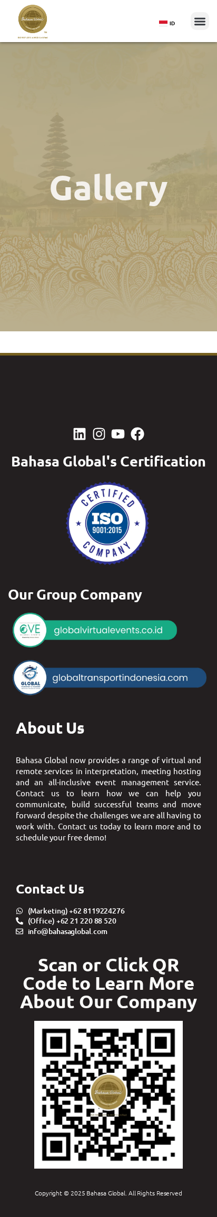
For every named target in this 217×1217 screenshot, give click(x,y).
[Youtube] (117, 433)
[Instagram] (99, 433)
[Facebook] (136, 433)
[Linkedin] (79, 433)
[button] (200, 21)
